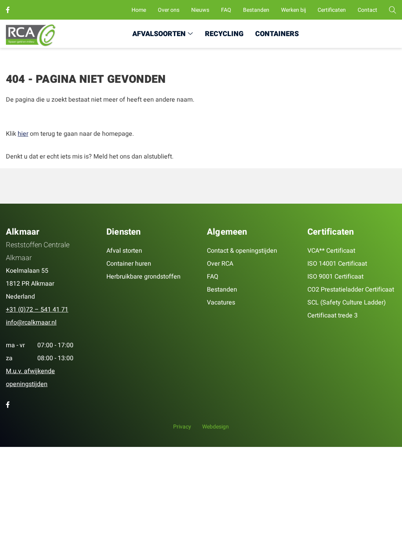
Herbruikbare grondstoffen (143, 276)
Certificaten (332, 10)
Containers (277, 34)
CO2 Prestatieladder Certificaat (350, 289)
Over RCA (220, 263)
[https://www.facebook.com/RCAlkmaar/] (9, 10)
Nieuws (200, 10)
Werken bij (293, 10)
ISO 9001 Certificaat (335, 276)
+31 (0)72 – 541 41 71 (37, 309)
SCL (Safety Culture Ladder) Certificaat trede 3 (346, 309)
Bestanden (256, 10)
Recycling (224, 34)
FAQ (226, 10)
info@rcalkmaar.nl (31, 322)
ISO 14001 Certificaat (337, 263)
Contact (367, 10)
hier (23, 134)
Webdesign (215, 427)
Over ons (168, 10)
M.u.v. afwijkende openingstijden (30, 377)
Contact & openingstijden (242, 250)
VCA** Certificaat (331, 250)
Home (139, 10)
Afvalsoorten (159, 34)
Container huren (128, 263)
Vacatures (221, 302)
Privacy (182, 427)
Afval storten (124, 250)
